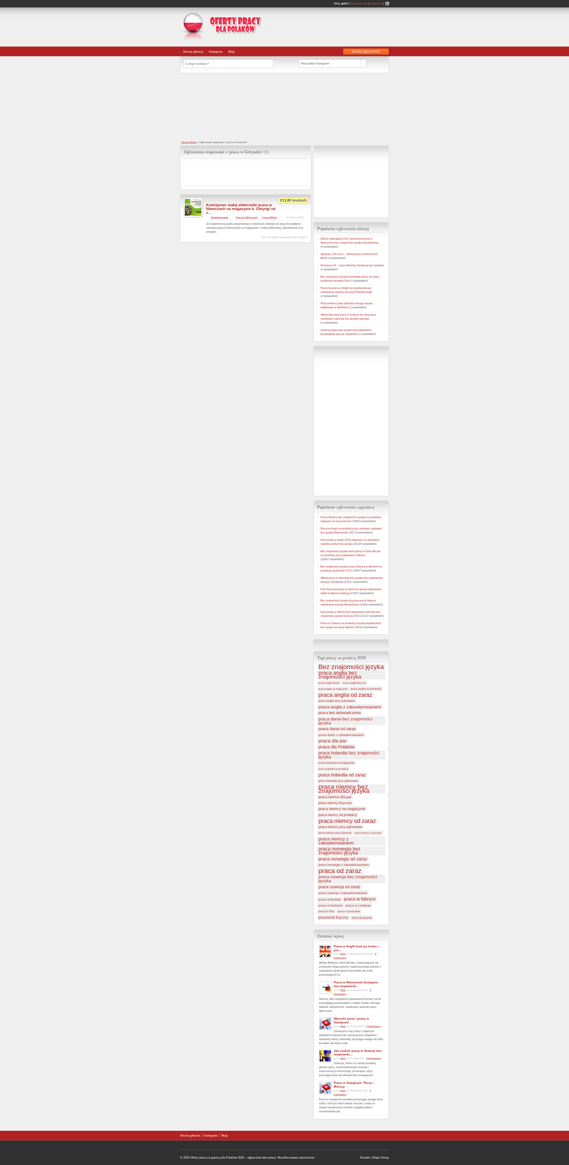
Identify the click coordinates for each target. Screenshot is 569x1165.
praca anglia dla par (329, 683)
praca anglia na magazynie (333, 689)
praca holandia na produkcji (333, 769)
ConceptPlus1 (269, 217)
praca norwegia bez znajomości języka (340, 850)
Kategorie (215, 51)
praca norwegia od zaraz (343, 858)
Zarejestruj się (358, 3)
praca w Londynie (358, 905)
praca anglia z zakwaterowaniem (350, 706)
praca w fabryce (360, 898)
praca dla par (333, 740)
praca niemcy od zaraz (347, 820)
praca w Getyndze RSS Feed (305, 151)
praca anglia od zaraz (345, 694)
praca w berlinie (330, 899)
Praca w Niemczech (247, 217)
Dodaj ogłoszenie (366, 51)
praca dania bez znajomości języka (345, 720)
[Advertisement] (353, 20)
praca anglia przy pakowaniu (337, 700)
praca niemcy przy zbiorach (335, 832)
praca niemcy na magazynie (342, 809)
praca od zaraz (340, 870)
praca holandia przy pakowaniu (338, 780)
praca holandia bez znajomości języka (349, 754)
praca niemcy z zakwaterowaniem (336, 840)
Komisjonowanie (219, 217)
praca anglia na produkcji (366, 688)
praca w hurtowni (331, 905)
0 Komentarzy (373, 1026)
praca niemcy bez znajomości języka (344, 788)
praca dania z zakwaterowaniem (341, 735)
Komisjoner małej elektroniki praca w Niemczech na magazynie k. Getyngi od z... (240, 209)
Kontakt (365, 1157)
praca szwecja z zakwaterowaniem (343, 893)
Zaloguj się (376, 3)
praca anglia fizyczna (354, 683)
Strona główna (193, 51)
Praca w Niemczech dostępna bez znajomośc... (356, 984)
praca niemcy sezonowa (368, 833)
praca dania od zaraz (337, 728)
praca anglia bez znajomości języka (340, 674)
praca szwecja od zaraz (339, 887)
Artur (343, 953)
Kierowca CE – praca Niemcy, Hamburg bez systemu (352, 265)
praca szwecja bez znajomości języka (348, 878)
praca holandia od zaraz (342, 774)
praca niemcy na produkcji (338, 815)
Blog (231, 51)
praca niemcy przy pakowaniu (340, 827)
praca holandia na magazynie (337, 762)
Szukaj (376, 63)
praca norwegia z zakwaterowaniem (344, 864)
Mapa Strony (381, 1157)
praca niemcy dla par (335, 797)
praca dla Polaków (337, 746)
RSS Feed (387, 3)
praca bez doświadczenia (340, 713)
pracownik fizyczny (333, 917)
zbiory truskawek (362, 917)
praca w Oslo (326, 911)
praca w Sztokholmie (349, 911)
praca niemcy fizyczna (335, 803)
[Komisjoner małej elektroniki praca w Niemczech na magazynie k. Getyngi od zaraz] (193, 216)
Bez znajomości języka (351, 666)
